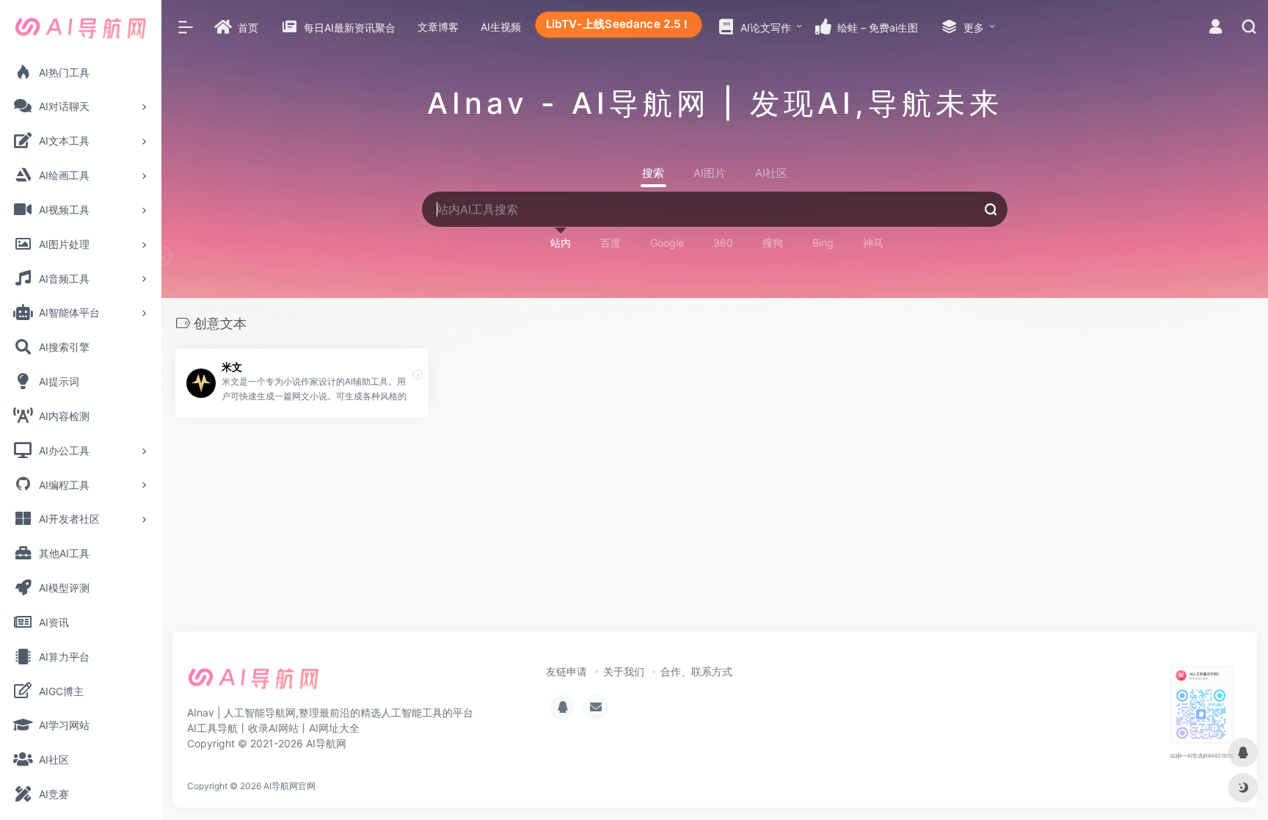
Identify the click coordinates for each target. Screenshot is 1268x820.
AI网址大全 (334, 728)
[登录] (1215, 28)
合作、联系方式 (696, 671)
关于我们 (623, 671)
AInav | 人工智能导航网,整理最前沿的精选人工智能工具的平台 (330, 712)
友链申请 (566, 671)
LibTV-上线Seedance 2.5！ (618, 24)
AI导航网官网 (289, 785)
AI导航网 (326, 743)
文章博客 (438, 27)
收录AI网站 (273, 728)
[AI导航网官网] (253, 683)
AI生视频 (501, 27)
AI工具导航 (212, 728)
